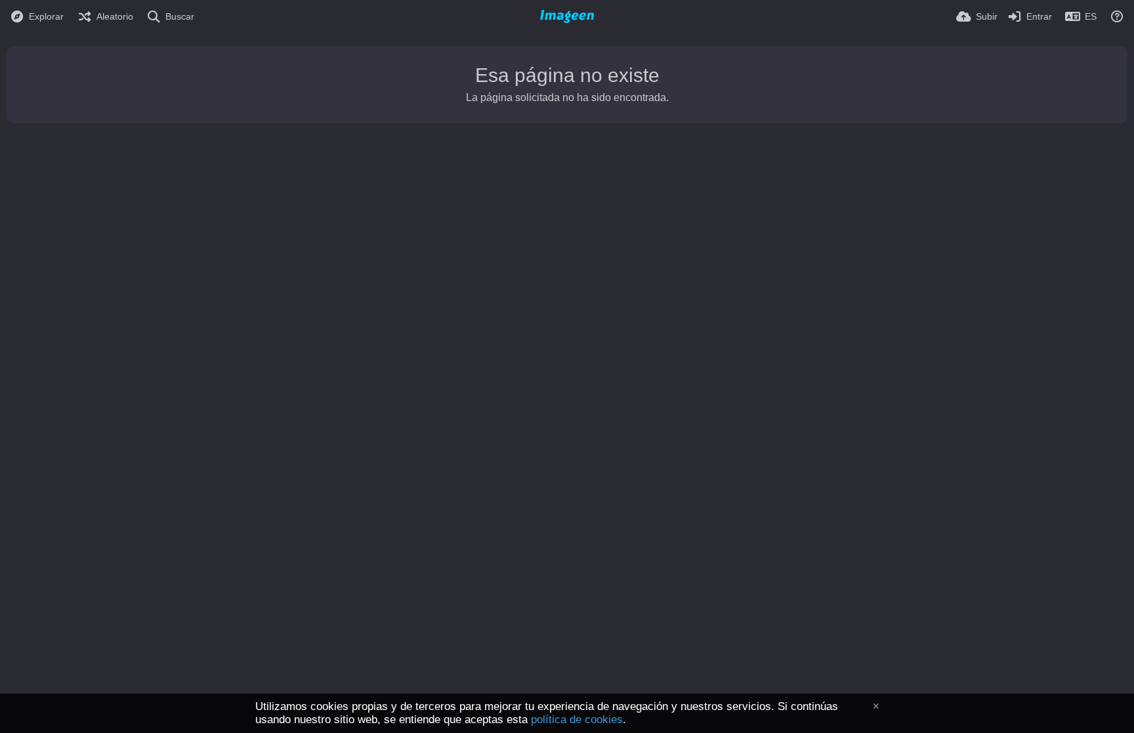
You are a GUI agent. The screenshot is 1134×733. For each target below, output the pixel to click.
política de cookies (577, 719)
